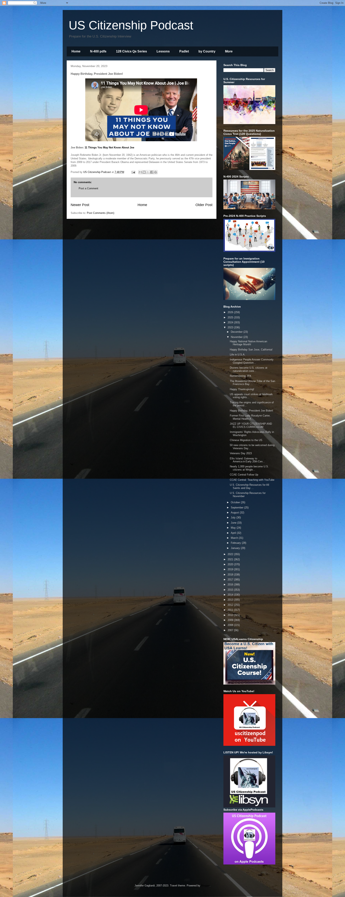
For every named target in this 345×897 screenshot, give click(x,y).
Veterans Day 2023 (241, 453)
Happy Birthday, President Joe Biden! (251, 410)
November (237, 337)
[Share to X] (148, 172)
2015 (231, 589)
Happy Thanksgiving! (242, 389)
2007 (231, 630)
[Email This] (140, 172)
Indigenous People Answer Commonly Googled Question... (252, 361)
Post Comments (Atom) (100, 212)
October (236, 502)
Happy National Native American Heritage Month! (248, 343)
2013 (231, 599)
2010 (231, 615)
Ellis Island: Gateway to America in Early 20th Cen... (247, 460)
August (235, 512)
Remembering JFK (240, 375)
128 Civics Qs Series (131, 51)
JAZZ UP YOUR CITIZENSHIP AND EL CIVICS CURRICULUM (251, 425)
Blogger (205, 885)
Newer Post (80, 205)
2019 (231, 569)
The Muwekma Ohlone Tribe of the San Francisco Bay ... (252, 383)
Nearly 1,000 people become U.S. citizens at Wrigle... (249, 468)
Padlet (184, 51)
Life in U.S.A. (237, 354)
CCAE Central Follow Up (244, 474)
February (236, 542)
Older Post (203, 205)
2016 (231, 584)
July (233, 517)
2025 (231, 317)
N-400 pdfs (98, 51)
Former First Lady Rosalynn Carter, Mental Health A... (250, 417)
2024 (231, 322)
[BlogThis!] (144, 172)
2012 (231, 604)
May (234, 527)
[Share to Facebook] (152, 172)
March (235, 537)
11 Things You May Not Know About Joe (109, 147)
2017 (231, 579)
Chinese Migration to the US (246, 440)
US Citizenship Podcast (131, 25)
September (237, 507)
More (229, 51)
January (236, 548)
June (234, 522)
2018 (231, 574)
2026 (231, 312)
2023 (231, 327)
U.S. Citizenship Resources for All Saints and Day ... (249, 486)
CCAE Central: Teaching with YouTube (252, 479)
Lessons (163, 51)
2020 (231, 564)
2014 (231, 594)
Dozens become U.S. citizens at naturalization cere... (248, 369)
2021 (231, 559)
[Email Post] (133, 172)
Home (75, 51)
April (234, 532)
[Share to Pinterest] (156, 172)
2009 (231, 620)
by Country (206, 51)
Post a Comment (88, 188)
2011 (231, 609)
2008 (231, 625)
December (237, 331)
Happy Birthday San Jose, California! (251, 349)
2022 (231, 554)
